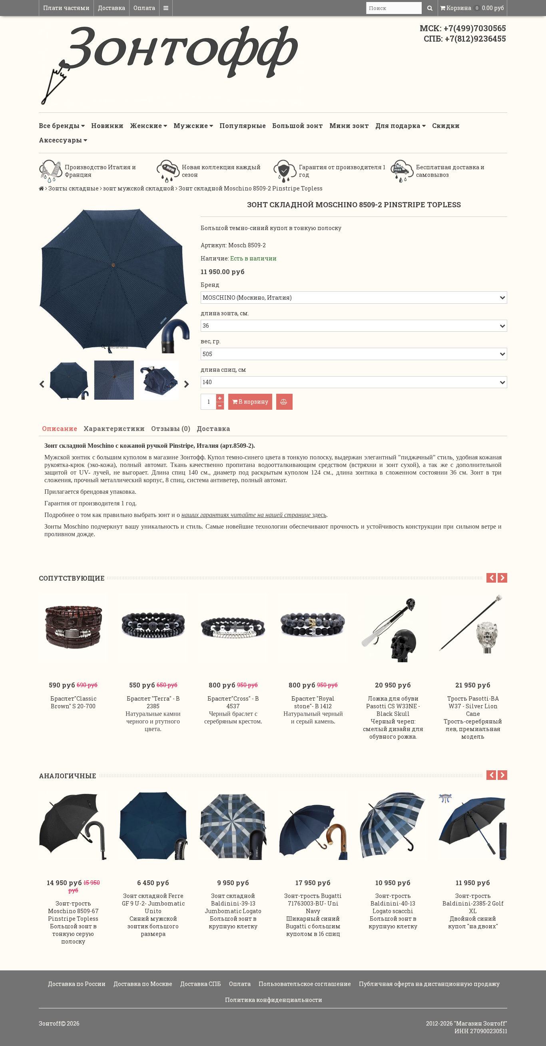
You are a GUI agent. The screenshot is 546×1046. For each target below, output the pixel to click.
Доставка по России (76, 984)
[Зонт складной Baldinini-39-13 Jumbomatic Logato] (233, 825)
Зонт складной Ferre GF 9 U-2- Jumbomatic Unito (153, 903)
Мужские (191, 125)
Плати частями (66, 8)
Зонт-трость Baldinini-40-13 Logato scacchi (393, 903)
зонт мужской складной (138, 188)
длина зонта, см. (225, 313)
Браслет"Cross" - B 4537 (233, 702)
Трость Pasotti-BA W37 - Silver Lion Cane (473, 706)
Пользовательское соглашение (304, 984)
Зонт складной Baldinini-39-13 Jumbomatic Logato (233, 903)
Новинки (107, 125)
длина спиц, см (223, 369)
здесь (253, 514)
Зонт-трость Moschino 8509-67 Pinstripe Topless (73, 911)
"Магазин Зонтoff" (480, 1023)
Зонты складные (73, 188)
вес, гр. (211, 341)
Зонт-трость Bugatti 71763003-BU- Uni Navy (313, 903)
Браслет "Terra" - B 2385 (153, 702)
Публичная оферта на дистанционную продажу (429, 984)
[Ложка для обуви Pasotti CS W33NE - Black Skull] (393, 627)
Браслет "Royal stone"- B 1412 (313, 702)
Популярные (242, 125)
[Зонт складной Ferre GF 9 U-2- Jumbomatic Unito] (153, 825)
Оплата (144, 8)
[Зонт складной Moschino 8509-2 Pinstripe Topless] (69, 380)
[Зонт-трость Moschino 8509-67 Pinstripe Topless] (73, 825)
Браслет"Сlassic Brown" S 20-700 (73, 702)
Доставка (111, 8)
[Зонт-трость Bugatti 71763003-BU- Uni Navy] (313, 825)
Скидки (446, 125)
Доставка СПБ (200, 984)
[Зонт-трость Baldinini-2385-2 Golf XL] (472, 825)
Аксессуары (61, 140)
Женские (146, 125)
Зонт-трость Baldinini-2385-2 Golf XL (473, 903)
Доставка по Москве (142, 984)
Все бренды (60, 125)
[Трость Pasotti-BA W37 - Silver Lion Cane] (472, 627)
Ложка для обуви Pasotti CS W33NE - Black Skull (393, 706)
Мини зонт (349, 125)
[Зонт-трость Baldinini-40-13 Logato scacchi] (393, 825)
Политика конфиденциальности (273, 1000)
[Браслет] (73, 627)
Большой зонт (297, 125)
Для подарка (398, 125)
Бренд (210, 285)
